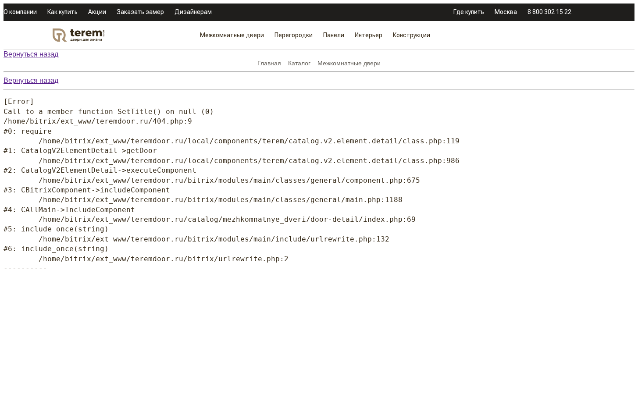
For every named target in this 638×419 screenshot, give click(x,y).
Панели (333, 35)
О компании (20, 11)
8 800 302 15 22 (549, 11)
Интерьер (368, 35)
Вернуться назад (31, 54)
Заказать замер (140, 11)
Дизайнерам (193, 11)
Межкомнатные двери (232, 35)
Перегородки (293, 35)
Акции (97, 11)
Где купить (468, 11)
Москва (506, 11)
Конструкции (411, 35)
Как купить (62, 11)
